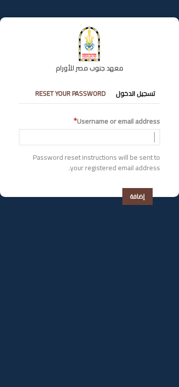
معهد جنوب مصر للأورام (89, 68)
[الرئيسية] (89, 31)
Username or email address (118, 121)
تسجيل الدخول (135, 93)
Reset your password (70, 93)
